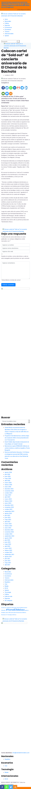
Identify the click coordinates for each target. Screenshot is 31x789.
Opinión (7, 35)
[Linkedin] (14, 87)
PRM (10, 612)
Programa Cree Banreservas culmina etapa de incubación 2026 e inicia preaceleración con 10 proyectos (17, 438)
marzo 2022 (8, 548)
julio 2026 (7, 474)
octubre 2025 (8, 493)
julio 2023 (7, 515)
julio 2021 (7, 558)
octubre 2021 (8, 552)
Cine (6, 584)
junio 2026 (8, 476)
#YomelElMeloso (15, 609)
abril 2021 (7, 565)
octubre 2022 (8, 534)
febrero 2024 (8, 501)
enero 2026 (8, 486)
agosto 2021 (8, 556)
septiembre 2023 (9, 511)
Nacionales (8, 21)
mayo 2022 (8, 544)
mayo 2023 (8, 519)
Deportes (7, 25)
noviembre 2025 (9, 491)
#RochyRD (3, 610)
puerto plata (13, 612)
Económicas (8, 27)
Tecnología (8, 592)
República (7, 582)
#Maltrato (9, 607)
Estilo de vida (8, 596)
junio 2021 (8, 560)
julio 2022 (7, 540)
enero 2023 (8, 528)
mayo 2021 (8, 562)
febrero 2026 (8, 484)
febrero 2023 (8, 526)
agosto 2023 (8, 513)
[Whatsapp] (10, 87)
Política (7, 23)
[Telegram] (22, 87)
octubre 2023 (8, 509)
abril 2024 (7, 497)
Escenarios (8, 29)
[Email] (3, 93)
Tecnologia (10, 614)
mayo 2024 (8, 495)
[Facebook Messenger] (7, 93)
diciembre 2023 (9, 505)
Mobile (6, 586)
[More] (10, 93)
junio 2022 (8, 542)
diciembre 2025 (9, 489)
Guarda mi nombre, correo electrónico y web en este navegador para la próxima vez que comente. (15, 257)
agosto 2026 (8, 472)
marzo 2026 (8, 482)
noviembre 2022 (9, 532)
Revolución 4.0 (4, 614)
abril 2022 (7, 546)
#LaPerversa (4, 607)
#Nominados (14, 607)
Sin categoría (8, 600)
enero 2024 (8, 503)
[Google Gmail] (18, 87)
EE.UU (6, 588)
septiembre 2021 (9, 554)
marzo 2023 (8, 523)
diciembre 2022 (9, 530)
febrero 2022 (8, 550)
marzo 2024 (8, 499)
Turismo (7, 31)
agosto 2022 (8, 538)
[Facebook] (3, 87)
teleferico (14, 614)
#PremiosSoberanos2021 (22, 607)
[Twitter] (7, 87)
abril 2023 (7, 521)
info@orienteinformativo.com (21, 752)
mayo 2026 (8, 478)
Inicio (6, 19)
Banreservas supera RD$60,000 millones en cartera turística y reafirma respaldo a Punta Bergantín (17, 448)
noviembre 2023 (9, 507)
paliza (7, 612)
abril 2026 (7, 480)
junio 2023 (8, 517)
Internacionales (9, 33)
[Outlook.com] (26, 87)
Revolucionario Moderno (21, 612)
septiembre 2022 (9, 536)
